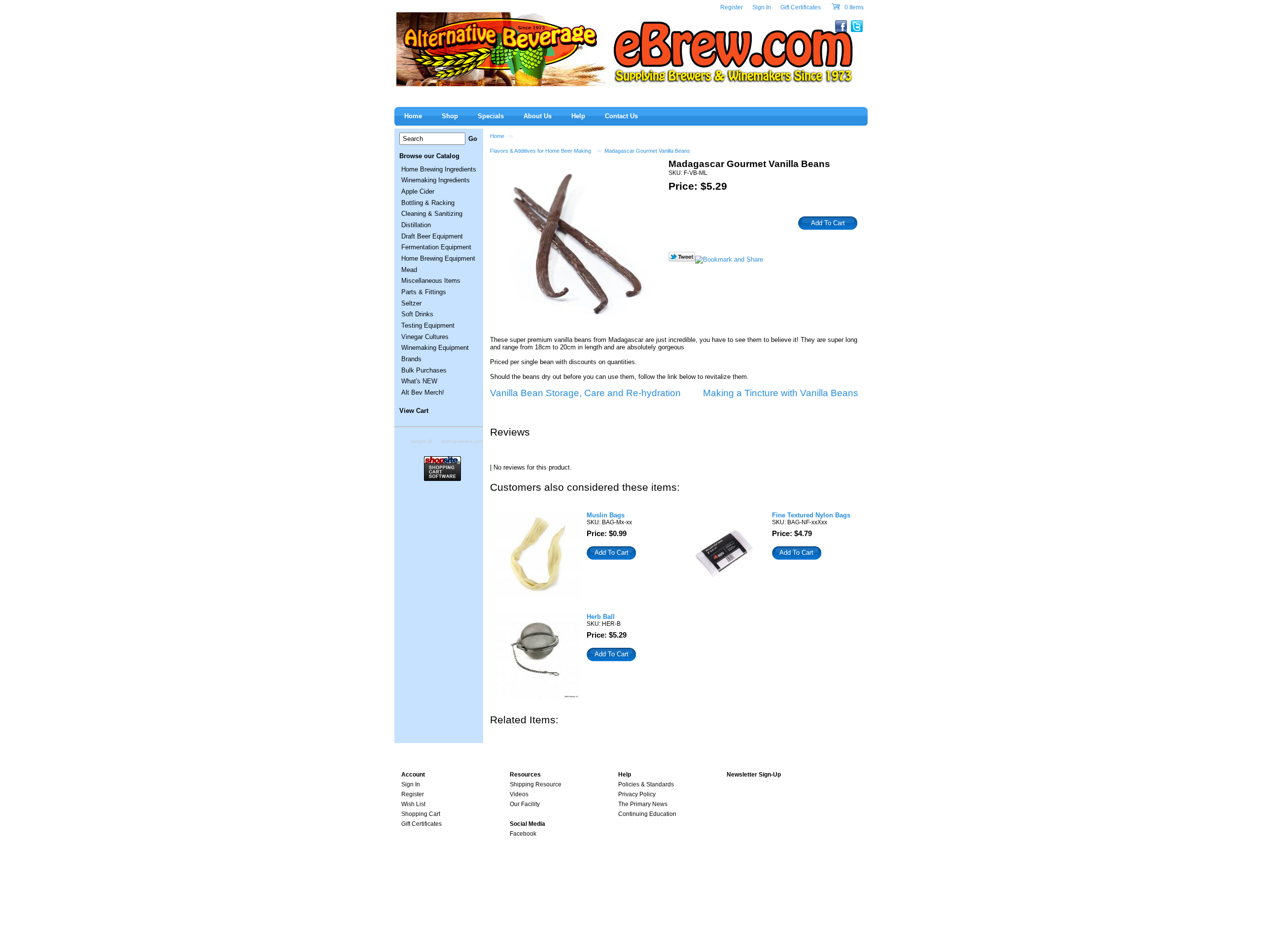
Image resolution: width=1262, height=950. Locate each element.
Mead (409, 269)
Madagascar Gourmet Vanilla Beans (647, 151)
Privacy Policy (637, 794)
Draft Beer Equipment (432, 236)
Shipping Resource (535, 784)
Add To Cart (612, 552)
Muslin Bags (606, 515)
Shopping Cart (420, 814)
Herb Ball (601, 616)
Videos (519, 794)
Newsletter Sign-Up (754, 774)
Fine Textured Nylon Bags (811, 515)
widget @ (421, 441)
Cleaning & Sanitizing (431, 213)
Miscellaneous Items (430, 280)
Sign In (761, 7)
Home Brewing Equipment (438, 258)
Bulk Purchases (424, 370)
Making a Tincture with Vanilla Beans (780, 393)
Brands (411, 359)
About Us (538, 116)
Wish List (413, 804)
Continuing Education (647, 814)
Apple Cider (417, 191)
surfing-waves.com (462, 441)
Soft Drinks (417, 314)
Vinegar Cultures (425, 336)
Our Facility (525, 804)
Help (578, 116)
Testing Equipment (428, 325)
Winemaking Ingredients (435, 180)
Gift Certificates (800, 7)
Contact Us (621, 116)
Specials (491, 116)
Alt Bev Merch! (422, 392)
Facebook (523, 833)
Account (413, 774)
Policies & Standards (646, 784)
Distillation (416, 225)
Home (497, 136)
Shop (450, 116)
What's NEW (419, 381)
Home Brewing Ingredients (438, 169)
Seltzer (411, 303)
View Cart (413, 410)
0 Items (853, 7)
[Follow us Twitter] (681, 259)
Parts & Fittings (423, 292)
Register (731, 7)
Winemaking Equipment (435, 347)
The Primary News (642, 804)
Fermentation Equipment (436, 247)
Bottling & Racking (428, 202)
